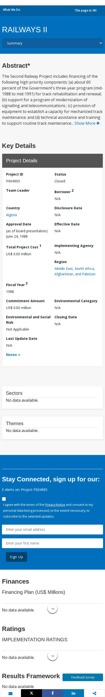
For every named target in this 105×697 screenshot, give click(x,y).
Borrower (64, 191)
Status (60, 174)
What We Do (11, 10)
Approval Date (18, 224)
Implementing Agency (74, 245)
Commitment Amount (25, 301)
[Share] (52, 693)
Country (13, 208)
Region (60, 261)
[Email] (10, 693)
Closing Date (65, 317)
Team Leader (18, 190)
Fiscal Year (17, 284)
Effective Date (67, 224)
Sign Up (16, 556)
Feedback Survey (82, 677)
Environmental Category (75, 301)
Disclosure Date (68, 208)
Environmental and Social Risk (28, 320)
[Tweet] (31, 693)
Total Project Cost (23, 246)
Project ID (14, 174)
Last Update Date (21, 338)
